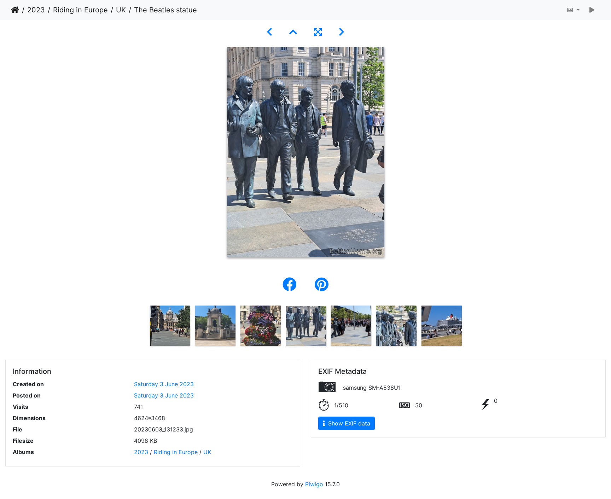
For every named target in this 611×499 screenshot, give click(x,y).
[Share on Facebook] (291, 284)
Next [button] (469, 327)
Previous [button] (142, 327)
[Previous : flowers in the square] (269, 32)
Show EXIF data (348, 423)
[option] (170, 325)
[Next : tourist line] (341, 32)
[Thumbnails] (293, 32)
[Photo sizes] (573, 10)
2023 (36, 10)
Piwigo (314, 484)
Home (15, 10)
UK (121, 10)
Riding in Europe (80, 10)
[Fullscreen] (318, 32)
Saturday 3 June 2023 (164, 384)
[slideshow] (592, 10)
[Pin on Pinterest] (322, 284)
